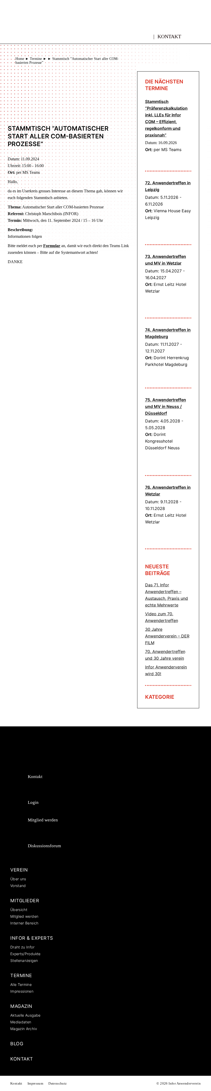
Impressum (35, 1083)
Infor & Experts (31, 938)
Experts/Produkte (25, 954)
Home (19, 59)
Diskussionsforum (44, 845)
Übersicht (18, 909)
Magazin (21, 1006)
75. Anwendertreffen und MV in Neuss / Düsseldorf (165, 406)
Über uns (18, 879)
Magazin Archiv (23, 1028)
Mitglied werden (43, 820)
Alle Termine (21, 984)
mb (148, 33)
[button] (197, 36)
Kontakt (169, 36)
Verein (19, 870)
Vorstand (18, 885)
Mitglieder (24, 900)
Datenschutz (57, 1083)
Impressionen (21, 991)
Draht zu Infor (22, 947)
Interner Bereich (24, 923)
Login (33, 802)
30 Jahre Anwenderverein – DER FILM (167, 636)
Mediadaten (20, 1022)
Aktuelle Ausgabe (25, 1015)
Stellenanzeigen (24, 960)
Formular (51, 246)
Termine (36, 59)
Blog (16, 1043)
